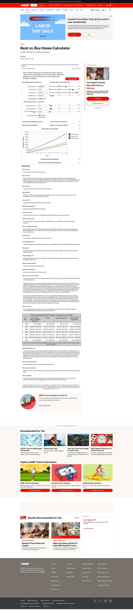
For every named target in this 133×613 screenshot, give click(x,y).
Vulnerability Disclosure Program (65, 603)
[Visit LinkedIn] (111, 601)
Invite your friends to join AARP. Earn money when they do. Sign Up (65, 1)
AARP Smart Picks (68, 5)
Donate (53, 568)
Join (74, 34)
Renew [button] (41, 5)
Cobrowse (46, 606)
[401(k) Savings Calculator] (98, 472)
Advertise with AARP (87, 564)
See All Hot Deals (88, 528)
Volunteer (53, 572)
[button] (110, 10)
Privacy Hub (98, 107)
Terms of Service (44, 600)
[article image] (104, 10)
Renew (89, 34)
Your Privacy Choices (34, 606)
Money (23, 44)
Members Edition (79, 5)
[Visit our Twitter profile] (100, 601)
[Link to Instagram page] (106, 601)
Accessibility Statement (58, 600)
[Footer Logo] (32, 564)
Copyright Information (48, 603)
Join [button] (34, 5)
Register (100, 5)
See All (77, 517)
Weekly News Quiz (50, 448)
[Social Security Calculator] (66, 472)
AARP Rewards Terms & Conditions (29, 603)
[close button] (110, 16)
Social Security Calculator (61, 483)
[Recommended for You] (31, 440)
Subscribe (98, 98)
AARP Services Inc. (87, 581)
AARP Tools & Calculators (29, 483)
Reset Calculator (76, 68)
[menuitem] (22, 10)
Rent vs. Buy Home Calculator (45, 48)
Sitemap (22, 600)
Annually (43, 115)
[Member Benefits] (24, 518)
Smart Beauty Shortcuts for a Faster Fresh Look (101, 449)
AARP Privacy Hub (32, 600)
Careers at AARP (86, 568)
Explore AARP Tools (44, 405)
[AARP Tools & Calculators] (35, 472)
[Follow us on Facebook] (95, 601)
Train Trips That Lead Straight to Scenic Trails (78, 449)
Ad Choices (23, 606)
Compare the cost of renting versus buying (35, 52)
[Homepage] (25, 5)
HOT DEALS (88, 520)
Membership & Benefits (55, 5)
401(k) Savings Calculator (92, 483)
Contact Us (69, 564)
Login (107, 5)
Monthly (43, 117)
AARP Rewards (55, 581)
